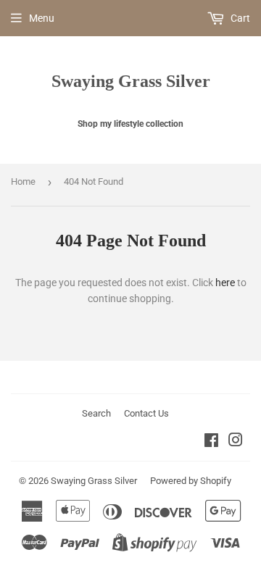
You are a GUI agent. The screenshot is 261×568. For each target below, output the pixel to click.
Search (96, 413)
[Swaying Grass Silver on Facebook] (211, 442)
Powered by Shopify (190, 480)
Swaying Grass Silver (130, 81)
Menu (41, 18)
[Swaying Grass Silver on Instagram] (235, 442)
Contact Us (146, 413)
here (225, 282)
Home (23, 181)
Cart (239, 18)
